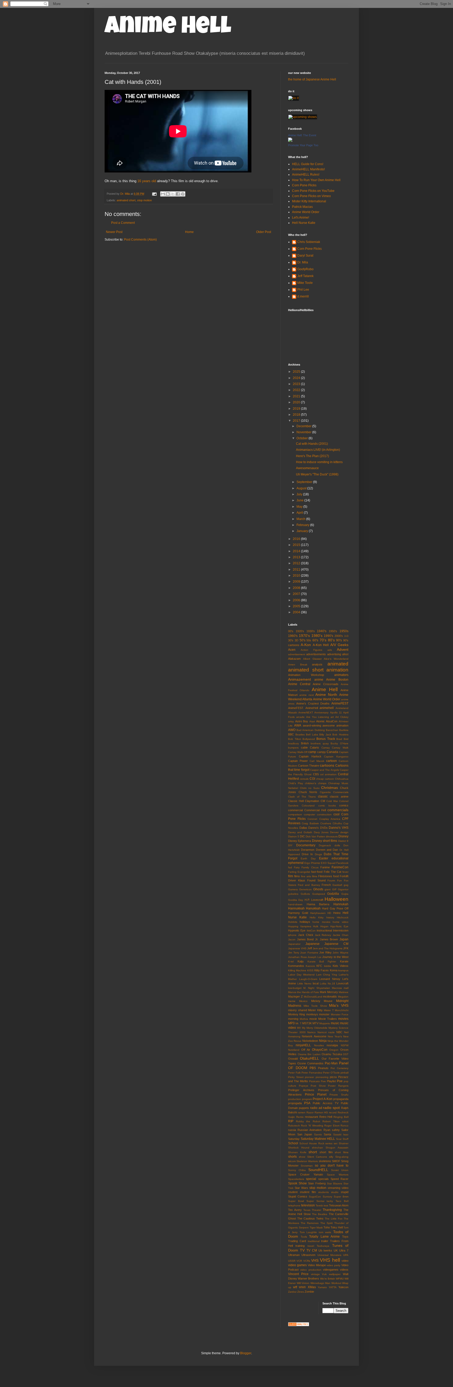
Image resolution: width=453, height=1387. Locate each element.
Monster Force (339, 1014)
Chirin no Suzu (310, 788)
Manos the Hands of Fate (303, 992)
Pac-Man (331, 1063)
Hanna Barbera (318, 904)
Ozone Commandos (310, 1063)
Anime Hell (168, 28)
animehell (327, 708)
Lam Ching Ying (326, 974)
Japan (343, 939)
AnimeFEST (339, 703)
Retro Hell (325, 1116)
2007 (297, 594)
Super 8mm (341, 1196)
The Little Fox (333, 1218)
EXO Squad (328, 863)
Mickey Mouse (322, 1001)
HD (329, 913)
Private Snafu (339, 1094)
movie (313, 1018)
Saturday (294, 1138)
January (302, 531)
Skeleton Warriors (307, 1161)
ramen (301, 1112)
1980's (316, 635)
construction (324, 814)
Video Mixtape (317, 1265)
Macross (337, 988)
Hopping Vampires (299, 926)
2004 (297, 612)
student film (308, 1192)
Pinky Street (296, 1077)
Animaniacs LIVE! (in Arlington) (318, 450)
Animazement (299, 679)
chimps (322, 783)
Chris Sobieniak (308, 242)
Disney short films (324, 841)
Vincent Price (298, 1274)
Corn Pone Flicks (304, 185)
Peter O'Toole (331, 1072)
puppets (304, 1107)
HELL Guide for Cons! (307, 164)
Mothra (304, 1018)
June (300, 500)
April (300, 512)
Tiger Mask (316, 1227)
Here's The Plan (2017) (312, 456)
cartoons (327, 765)
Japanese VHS (297, 948)
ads (329, 649)
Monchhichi (341, 1010)
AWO (291, 730)
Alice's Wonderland (336, 658)
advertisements (316, 654)
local (316, 983)
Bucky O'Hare (339, 743)
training (300, 1245)
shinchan (317, 1147)
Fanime (325, 867)
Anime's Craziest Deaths (313, 703)
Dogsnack (325, 845)
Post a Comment (123, 223)
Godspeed (318, 893)
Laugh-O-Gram (308, 979)
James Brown (329, 939)
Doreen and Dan (327, 849)
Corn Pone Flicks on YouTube (313, 191)
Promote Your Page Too (303, 145)
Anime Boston (337, 679)
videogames (330, 1269)
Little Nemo (304, 983)
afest (345, 654)
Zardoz (292, 1291)
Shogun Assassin (337, 1147)
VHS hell (330, 1260)
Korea (333, 970)
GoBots (305, 893)
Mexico (303, 1001)
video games (297, 1265)
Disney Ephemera (299, 840)
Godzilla (333, 894)
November (304, 432)
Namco (311, 1032)
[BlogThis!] (167, 194)
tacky (330, 1201)
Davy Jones (321, 832)
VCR (299, 1260)
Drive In (307, 854)
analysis (317, 664)
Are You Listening (317, 717)
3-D (346, 636)
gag (346, 885)
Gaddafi (337, 885)
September (304, 482)
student (293, 1192)
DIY (290, 845)
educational (340, 858)
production (294, 1099)
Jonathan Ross (297, 957)
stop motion (144, 200)
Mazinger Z (295, 996)
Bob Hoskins (340, 734)
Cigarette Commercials (334, 792)
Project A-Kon (322, 1099)
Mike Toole (305, 283)
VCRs (306, 1260)
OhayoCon (319, 1050)
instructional (324, 930)
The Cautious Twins (310, 1218)
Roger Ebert (331, 1125)
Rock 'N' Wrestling (312, 1125)
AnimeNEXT (305, 712)
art (332, 717)
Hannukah (340, 904)
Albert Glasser (312, 658)
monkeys (312, 1014)
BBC (291, 734)
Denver (334, 832)
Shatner (343, 1143)
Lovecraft (342, 983)
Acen (291, 650)
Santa (327, 1134)
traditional (314, 1241)
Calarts (314, 747)
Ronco (344, 1125)
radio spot (331, 1108)
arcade (300, 717)
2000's (339, 635)
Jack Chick (305, 934)
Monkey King (296, 1014)
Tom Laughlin (308, 1232)
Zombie (309, 1291)
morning (293, 1018)
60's (315, 640)
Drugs (318, 854)
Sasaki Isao (341, 1134)
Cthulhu (337, 823)
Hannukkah (296, 908)
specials (323, 1178)
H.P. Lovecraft (314, 899)
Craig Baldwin (310, 823)
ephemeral (296, 863)
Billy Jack (325, 734)
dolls (337, 845)
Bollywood (309, 739)
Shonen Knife (297, 1152)
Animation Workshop (306, 674)
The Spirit (326, 1223)
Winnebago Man (320, 1283)
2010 (297, 575)
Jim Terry (293, 952)
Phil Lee (303, 289)
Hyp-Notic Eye (339, 926)
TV (302, 1250)
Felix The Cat (332, 871)
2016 (297, 539)
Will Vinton (303, 1283)
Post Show (318, 1085)
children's (310, 783)
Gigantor (343, 889)
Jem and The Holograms (327, 948)
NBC (339, 1032)
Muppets (324, 1023)
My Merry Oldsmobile (314, 1027)
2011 (297, 569)
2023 (297, 384)
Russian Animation (310, 1129)
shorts (292, 1156)
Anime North (326, 694)
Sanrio (318, 1134)
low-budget (294, 988)
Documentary (305, 845)
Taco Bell (342, 1201)
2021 (297, 396)
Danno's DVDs (318, 827)
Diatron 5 (293, 836)
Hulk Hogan (320, 926)
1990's (328, 636)
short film (326, 1152)
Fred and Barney (309, 885)
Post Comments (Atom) (140, 239)
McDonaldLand (313, 996)
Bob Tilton (294, 739)
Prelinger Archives (301, 1090)
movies (343, 1019)
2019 (297, 408)
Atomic (320, 721)
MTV (315, 1023)
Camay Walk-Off (298, 752)
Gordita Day (295, 899)
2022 (297, 390)
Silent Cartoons (317, 1156)
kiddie (327, 966)
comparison (295, 814)
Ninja (323, 1041)
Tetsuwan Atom (338, 1205)
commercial (295, 810)
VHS (315, 1260)
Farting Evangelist (299, 871)
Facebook (342, 863)
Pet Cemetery (339, 1068)
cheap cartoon (325, 778)
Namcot (322, 1032)
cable (304, 747)
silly (331, 1156)
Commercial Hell (315, 810)
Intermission (340, 930)
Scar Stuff (342, 1138)
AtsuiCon (331, 721)
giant (328, 889)
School (293, 1143)
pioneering (322, 1077)
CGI (312, 779)
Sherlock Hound (298, 1147)
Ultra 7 (343, 1250)
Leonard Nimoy (329, 978)
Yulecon (343, 1287)
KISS (310, 970)
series (328, 1143)
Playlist (331, 1081)
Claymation (312, 801)
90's (339, 640)
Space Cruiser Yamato (305, 1174)
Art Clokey (341, 717)
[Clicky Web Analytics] (298, 1325)
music (335, 1023)
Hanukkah (313, 908)
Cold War (332, 801)
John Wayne (340, 952)
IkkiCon (311, 930)
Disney (343, 836)
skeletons (325, 1161)
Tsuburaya (323, 1245)
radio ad (316, 1108)
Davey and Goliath (300, 832)
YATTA (333, 1287)
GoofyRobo (305, 269)
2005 (297, 606)
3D (296, 640)
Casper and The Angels (324, 769)
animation (337, 670)
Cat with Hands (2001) (312, 444)
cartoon (331, 761)
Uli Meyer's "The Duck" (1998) (317, 474)
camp (312, 752)
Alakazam (294, 658)
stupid (344, 1192)
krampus (343, 970)
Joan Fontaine (309, 952)
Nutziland (293, 1049)
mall (346, 988)
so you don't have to (331, 1165)
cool (336, 814)
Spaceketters (296, 1179)
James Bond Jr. (307, 939)
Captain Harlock (310, 756)
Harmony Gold (298, 912)
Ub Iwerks (325, 1250)
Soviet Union (339, 1170)
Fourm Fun (334, 880)
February (303, 525)
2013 (297, 557)
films (297, 876)
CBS (316, 774)
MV (299, 1027)
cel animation (328, 774)
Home (189, 232)
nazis (331, 1032)
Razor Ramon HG (317, 1112)
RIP (290, 1121)
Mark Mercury (329, 992)
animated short (126, 200)
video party (333, 1265)
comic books (327, 805)
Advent (342, 649)
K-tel (291, 961)
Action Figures (311, 649)
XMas (312, 1287)
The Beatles (319, 1214)
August (301, 488)
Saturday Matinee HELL (318, 1139)
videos (344, 1269)
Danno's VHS (338, 828)
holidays (305, 921)
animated (337, 664)
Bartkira (343, 730)
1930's (310, 631)
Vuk (324, 1274)
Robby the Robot (308, 1121)
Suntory (327, 1196)
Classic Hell (296, 801)
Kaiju (301, 961)
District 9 (343, 840)
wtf (295, 1287)
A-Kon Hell (321, 645)
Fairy (297, 867)
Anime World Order (305, 212)
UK (336, 1250)
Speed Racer (339, 1178)
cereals (304, 778)
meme (291, 1001)
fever (345, 871)
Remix (300, 1116)
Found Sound (316, 880)
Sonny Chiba (297, 1170)
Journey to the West (335, 956)
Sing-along (341, 1156)
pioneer (309, 1077)
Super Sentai (315, 1201)
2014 (297, 551)
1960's (293, 636)
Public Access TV (325, 1103)
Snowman (307, 1165)
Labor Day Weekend (301, 974)
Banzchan (332, 730)
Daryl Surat (305, 255)
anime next (306, 695)
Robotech (294, 1125)
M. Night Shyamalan (316, 988)
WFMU (340, 1278)
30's (290, 640)
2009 (297, 581)
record (333, 1112)
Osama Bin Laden (309, 1054)
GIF (334, 889)
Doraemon (307, 849)
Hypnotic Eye (296, 930)
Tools (304, 1236)
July (299, 494)
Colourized (308, 805)
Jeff (309, 948)
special (311, 1179)
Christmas (329, 787)
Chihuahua (341, 778)
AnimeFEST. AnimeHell (303, 707)
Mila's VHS (338, 1005)
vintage (315, 1274)
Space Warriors (337, 1174)
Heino (337, 912)
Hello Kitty (316, 917)
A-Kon (306, 645)
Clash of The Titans (302, 796)
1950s (343, 631)
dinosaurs (332, 836)
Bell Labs (312, 734)
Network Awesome (314, 1036)
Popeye (303, 1085)
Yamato (322, 1287)
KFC (319, 965)
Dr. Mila (302, 262)
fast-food (316, 871)
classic (323, 796)
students (323, 1192)
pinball (344, 1072)
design (344, 832)
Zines (300, 1291)
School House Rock (311, 1143)
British (305, 743)
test (326, 1205)
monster (324, 1014)
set (335, 1143)
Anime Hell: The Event (302, 135)
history (330, 917)
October (302, 438)
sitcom (292, 1161)
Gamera (293, 889)
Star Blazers (334, 1183)
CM (323, 801)
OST (345, 1054)
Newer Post (114, 232)
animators (341, 675)
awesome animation (335, 725)
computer (309, 814)
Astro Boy (301, 721)
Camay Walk (340, 747)
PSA (307, 1103)
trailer (324, 1241)
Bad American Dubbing (310, 730)
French (326, 884)
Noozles (319, 1045)
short (313, 1152)
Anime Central (299, 684)
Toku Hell (336, 1227)
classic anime (339, 796)
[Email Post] (154, 193)
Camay (325, 747)
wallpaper (335, 1274)
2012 (297, 563)
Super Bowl (296, 1201)
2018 (297, 414)
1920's (300, 631)
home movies (321, 921)
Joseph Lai (314, 957)
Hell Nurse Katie (303, 223)
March (301, 519)
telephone (294, 1205)
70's (323, 640)
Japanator (294, 943)
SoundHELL (318, 1170)
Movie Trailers (327, 1018)
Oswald (293, 1058)
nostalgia (332, 1045)
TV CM (311, 1250)
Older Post (263, 232)
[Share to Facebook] (177, 194)
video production (310, 1269)
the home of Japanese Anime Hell (312, 79)
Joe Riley (325, 952)
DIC (302, 836)
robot (345, 1121)
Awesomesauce (307, 468)
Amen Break (297, 664)
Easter (323, 858)
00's (290, 631)
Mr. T (298, 1023)
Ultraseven (308, 1254)
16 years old (146, 181)
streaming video (338, 1187)
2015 (297, 545)
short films (341, 1152)
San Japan (304, 1134)
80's (331, 640)
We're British (327, 1278)
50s (308, 640)
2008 (297, 588)
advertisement (296, 654)
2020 (297, 402)
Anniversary (321, 712)
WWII (302, 1287)
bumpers (293, 747)
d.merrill (303, 296)
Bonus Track (325, 739)
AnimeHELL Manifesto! (308, 169)
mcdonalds (330, 996)
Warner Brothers (308, 1278)
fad (290, 867)
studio (334, 1192)
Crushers (325, 823)
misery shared (297, 1010)
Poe (340, 1081)
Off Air (305, 1049)
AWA (297, 725)
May (299, 506)
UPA (345, 1255)
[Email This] (162, 194)
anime (318, 679)
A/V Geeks (339, 645)
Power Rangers (338, 1085)
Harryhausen (318, 913)
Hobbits (292, 921)
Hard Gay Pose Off (335, 908)
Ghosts (318, 889)
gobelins (293, 893)
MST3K (307, 1023)
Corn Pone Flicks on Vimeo (311, 196)
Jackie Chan (340, 935)
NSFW (344, 1045)
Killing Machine (297, 970)
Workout (336, 1283)
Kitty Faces (321, 970)
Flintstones (325, 876)
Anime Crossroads (325, 684)
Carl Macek (317, 761)
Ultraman (294, 1254)
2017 (297, 420)
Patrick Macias (302, 207)
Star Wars (301, 1187)
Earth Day (308, 858)
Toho (326, 1227)
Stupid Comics (297, 1196)
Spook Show (297, 1183)
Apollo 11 (336, 712)
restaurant (311, 1116)
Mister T (329, 1010)
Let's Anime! (300, 217)
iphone (292, 935)
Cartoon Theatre (308, 765)
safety (336, 1129)
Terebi (319, 1205)
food (336, 876)
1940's (321, 631)
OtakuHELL (309, 1058)
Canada (332, 752)
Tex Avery (295, 1209)
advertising (334, 654)
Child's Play (295, 783)
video (345, 1260)
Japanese (312, 944)
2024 (297, 378)
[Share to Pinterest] (182, 194)
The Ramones (310, 1223)
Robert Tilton (331, 1121)
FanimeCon (340, 867)
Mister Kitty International (309, 201)
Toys (345, 1236)
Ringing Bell (340, 1116)
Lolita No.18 (327, 983)
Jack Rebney (323, 935)
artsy (291, 721)
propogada (295, 1103)
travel (311, 1245)
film (290, 876)
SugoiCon (315, 1196)
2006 (297, 600)
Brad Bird (342, 739)
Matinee (343, 992)
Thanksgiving (332, 1210)
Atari (312, 721)
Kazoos (310, 966)
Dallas (303, 827)
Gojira (344, 893)
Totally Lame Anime (324, 1236)
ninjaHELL (303, 1045)
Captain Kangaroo (336, 756)
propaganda (340, 1099)
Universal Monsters (329, 1255)
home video (340, 921)
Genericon (305, 889)
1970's (304, 635)
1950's (333, 631)
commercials (337, 810)
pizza (333, 1077)
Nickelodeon (310, 1040)
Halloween (336, 899)
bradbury (293, 743)
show (302, 1156)
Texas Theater (312, 1210)
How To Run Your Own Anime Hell (316, 180)
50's (302, 640)
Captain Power (298, 760)
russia (292, 1129)
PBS (313, 1068)
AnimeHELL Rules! (305, 174)
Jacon (291, 939)
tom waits (325, 1232)
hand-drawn (295, 904)
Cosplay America (329, 818)
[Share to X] (172, 194)
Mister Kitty (315, 1010)
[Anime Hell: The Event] (290, 141)
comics (343, 805)
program (307, 1099)
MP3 (291, 1023)
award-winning (312, 725)
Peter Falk (294, 1072)
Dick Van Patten (315, 836)
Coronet (312, 818)
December (304, 426)
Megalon (343, 996)
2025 (297, 371)
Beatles (300, 734)
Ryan (326, 1129)
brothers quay (320, 743)
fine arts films (309, 876)
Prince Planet (315, 1094)
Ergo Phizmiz (312, 863)
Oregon (333, 1049)
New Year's (335, 1036)
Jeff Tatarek (305, 276)
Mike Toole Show (315, 1005)
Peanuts (323, 1068)
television (308, 1205)
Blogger (245, 1353)
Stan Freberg (316, 1183)
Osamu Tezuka (332, 1054)
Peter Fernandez (311, 1072)
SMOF (336, 1161)
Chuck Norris (308, 792)
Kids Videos (340, 965)
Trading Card (297, 1241)
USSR (291, 1260)
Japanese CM (336, 944)
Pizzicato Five (317, 1081)
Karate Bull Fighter (322, 961)
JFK (345, 948)
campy (321, 752)
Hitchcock (342, 917)
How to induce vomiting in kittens (319, 462)
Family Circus (309, 867)
